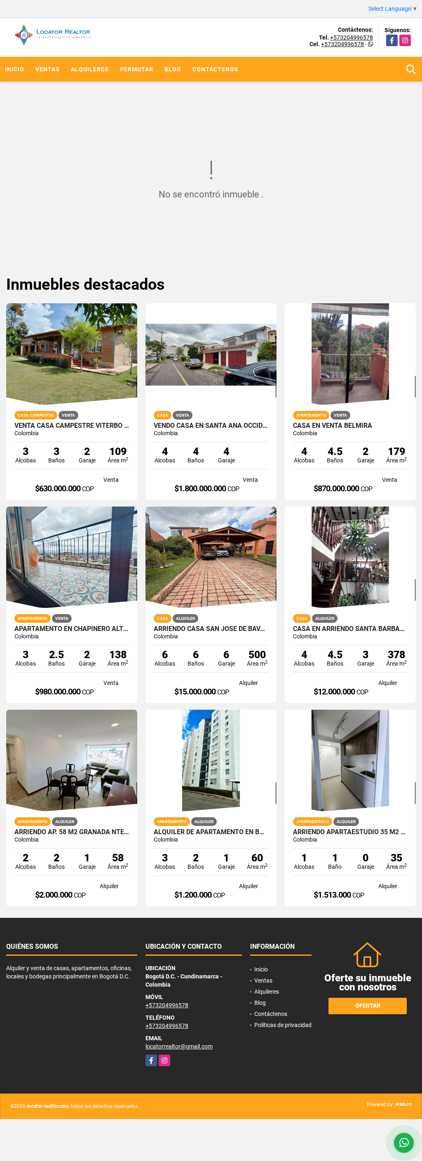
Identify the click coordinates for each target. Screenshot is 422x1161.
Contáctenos (215, 69)
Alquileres (90, 69)
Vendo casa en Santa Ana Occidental (211, 425)
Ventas (47, 69)
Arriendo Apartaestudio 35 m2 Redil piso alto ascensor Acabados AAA (350, 832)
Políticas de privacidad (283, 1025)
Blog (172, 69)
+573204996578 (351, 37)
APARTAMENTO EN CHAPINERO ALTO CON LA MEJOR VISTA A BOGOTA (71, 629)
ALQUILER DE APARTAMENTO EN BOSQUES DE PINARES (211, 832)
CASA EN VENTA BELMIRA (332, 425)
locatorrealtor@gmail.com (179, 1046)
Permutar (136, 69)
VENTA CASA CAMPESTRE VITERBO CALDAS (71, 425)
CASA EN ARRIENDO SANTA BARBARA (350, 629)
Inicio (14, 69)
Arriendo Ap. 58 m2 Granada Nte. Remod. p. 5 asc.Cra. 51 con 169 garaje (71, 832)
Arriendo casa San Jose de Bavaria (211, 629)
